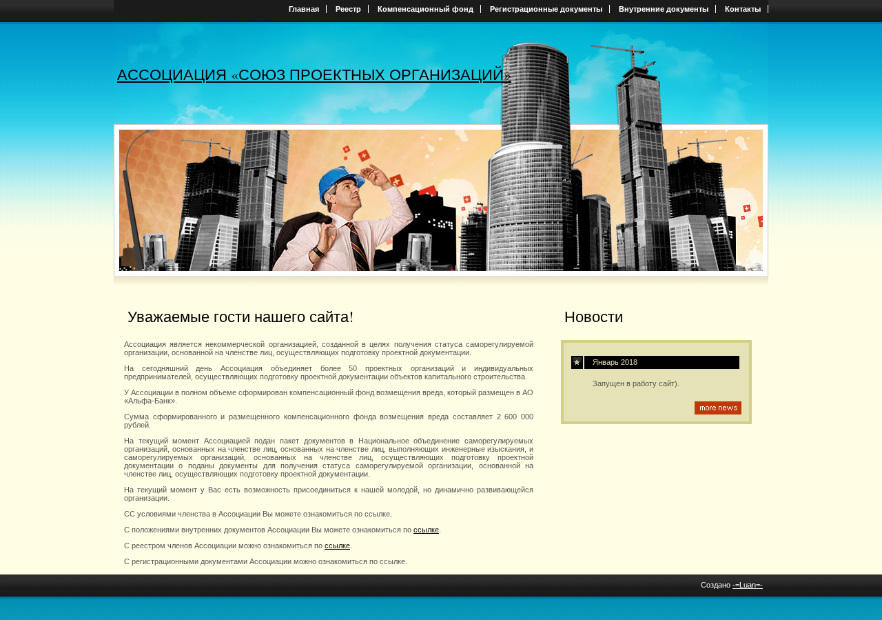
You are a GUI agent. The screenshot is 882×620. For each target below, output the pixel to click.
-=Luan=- (747, 585)
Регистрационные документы (546, 9)
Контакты (743, 9)
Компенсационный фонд (425, 9)
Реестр (348, 9)
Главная (304, 9)
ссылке (426, 530)
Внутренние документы (663, 9)
